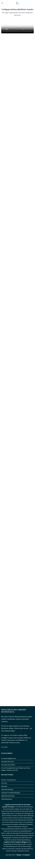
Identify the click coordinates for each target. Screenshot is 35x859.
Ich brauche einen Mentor (8, 764)
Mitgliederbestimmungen (8, 796)
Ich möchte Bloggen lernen (8, 758)
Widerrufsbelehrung (6, 799)
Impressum (4, 786)
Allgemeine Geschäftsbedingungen (10, 792)
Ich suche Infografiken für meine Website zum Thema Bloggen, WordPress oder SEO (15, 769)
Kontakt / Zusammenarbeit (8, 780)
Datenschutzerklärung (7, 789)
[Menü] (2, 3)
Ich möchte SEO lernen (7, 761)
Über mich (4, 783)
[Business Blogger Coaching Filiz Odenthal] (17, 3)
